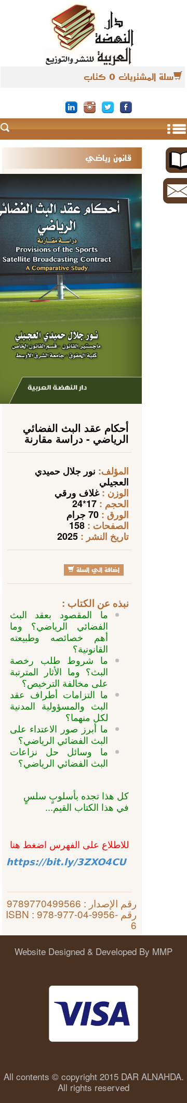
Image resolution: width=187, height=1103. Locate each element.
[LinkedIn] (71, 106)
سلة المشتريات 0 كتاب (128, 77)
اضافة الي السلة (96, 570)
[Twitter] (108, 106)
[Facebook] (126, 106)
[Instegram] (90, 106)
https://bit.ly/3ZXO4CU (66, 862)
